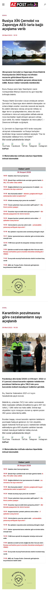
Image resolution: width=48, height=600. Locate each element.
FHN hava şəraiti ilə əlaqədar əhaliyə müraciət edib (22, 244)
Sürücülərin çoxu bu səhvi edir (22, 226)
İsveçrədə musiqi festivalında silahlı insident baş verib (24, 259)
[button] (3, 4)
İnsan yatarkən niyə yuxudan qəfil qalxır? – (23, 206)
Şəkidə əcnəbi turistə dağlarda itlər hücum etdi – (23, 252)
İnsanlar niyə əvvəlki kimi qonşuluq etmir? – (23, 213)
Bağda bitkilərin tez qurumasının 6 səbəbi (23, 188)
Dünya (4, 15)
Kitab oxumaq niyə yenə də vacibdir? (19, 200)
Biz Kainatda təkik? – (22, 195)
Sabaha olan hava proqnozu (16, 176)
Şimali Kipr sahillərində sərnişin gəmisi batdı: (23, 181)
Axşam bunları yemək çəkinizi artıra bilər (22, 219)
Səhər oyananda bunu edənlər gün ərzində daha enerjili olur (23, 237)
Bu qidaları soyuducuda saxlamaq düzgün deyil (23, 232)
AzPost (5, 149)
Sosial (4, 308)
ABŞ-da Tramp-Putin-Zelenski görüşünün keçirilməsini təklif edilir (21, 266)
